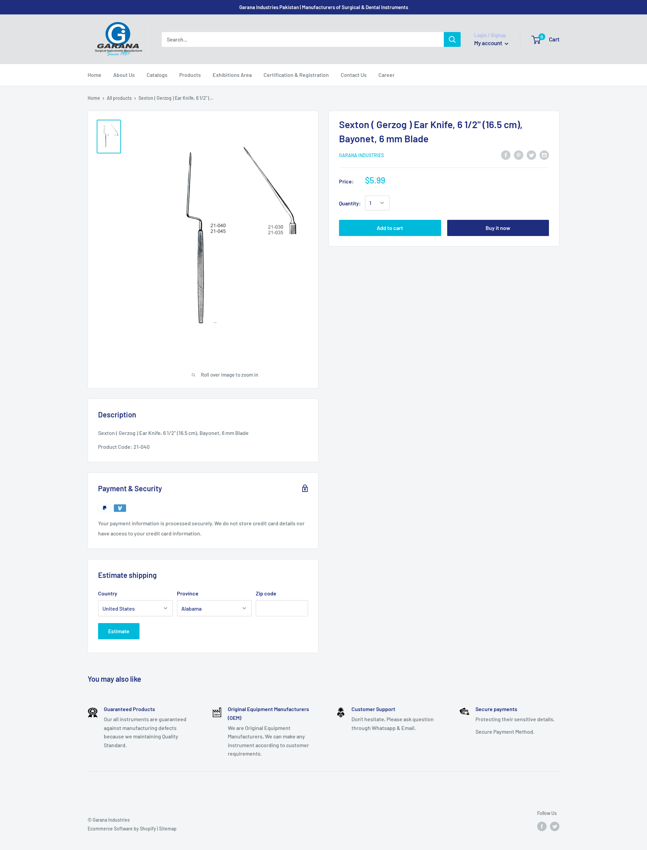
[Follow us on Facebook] (542, 826)
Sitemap (168, 828)
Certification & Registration (296, 74)
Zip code (266, 593)
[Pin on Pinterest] (518, 154)
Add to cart (390, 228)
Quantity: (350, 203)
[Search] (452, 39)
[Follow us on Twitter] (554, 826)
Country (107, 593)
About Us (124, 74)
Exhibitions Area (232, 74)
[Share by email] (544, 154)
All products (119, 98)
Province (187, 593)
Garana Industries (361, 155)
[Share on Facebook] (506, 154)
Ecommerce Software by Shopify (122, 828)
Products (190, 74)
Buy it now (498, 228)
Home (94, 74)
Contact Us (354, 74)
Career (386, 74)
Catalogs (157, 74)
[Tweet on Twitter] (531, 154)
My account (488, 42)
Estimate (118, 631)
